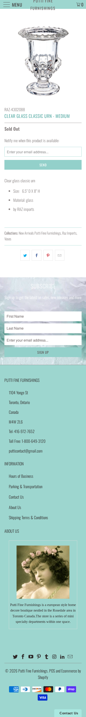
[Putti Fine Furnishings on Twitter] (15, 657)
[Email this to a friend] (59, 255)
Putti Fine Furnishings (43, 4)
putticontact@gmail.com (26, 451)
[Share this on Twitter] (25, 255)
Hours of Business (21, 476)
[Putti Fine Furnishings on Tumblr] (46, 657)
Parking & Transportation (25, 486)
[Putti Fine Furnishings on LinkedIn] (62, 657)
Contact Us (16, 497)
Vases (7, 238)
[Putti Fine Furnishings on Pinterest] (39, 657)
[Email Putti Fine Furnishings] (70, 657)
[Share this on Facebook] (36, 255)
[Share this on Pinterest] (48, 255)
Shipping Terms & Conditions (28, 517)
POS (52, 671)
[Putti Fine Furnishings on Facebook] (23, 657)
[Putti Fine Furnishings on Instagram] (54, 657)
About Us (15, 507)
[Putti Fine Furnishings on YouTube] (31, 657)
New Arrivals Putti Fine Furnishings (40, 233)
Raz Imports (69, 233)
